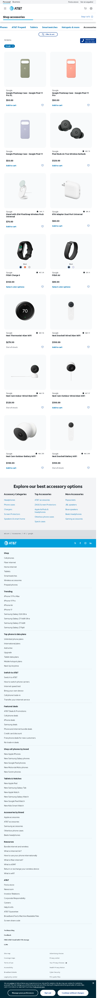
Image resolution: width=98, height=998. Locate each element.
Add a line (8, 648)
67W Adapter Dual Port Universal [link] (67, 214)
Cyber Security (55, 972)
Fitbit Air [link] (56, 275)
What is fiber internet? (13, 860)
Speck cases (40, 521)
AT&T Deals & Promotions (15, 711)
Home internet (10, 567)
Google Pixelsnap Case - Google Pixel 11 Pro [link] (70, 94)
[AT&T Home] (16, 8)
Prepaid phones (11, 584)
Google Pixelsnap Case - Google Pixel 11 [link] (24, 154)
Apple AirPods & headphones (41, 510)
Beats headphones (73, 514)
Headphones (9, 500)
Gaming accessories (74, 518)
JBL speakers (71, 504)
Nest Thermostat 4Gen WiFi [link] (19, 335)
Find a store (73, 2)
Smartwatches (10, 575)
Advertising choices (57, 953)
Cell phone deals (11, 715)
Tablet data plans (11, 657)
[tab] (19, 27)
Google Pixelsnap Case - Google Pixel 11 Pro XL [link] (24, 94)
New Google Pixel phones (15, 763)
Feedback (7, 935)
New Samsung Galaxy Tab (15, 787)
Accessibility (8, 967)
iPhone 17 (8, 609)
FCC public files (55, 977)
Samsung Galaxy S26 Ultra (15, 614)
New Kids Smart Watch (14, 805)
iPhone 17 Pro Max (12, 596)
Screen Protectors (12, 514)
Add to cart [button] (11, 105)
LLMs (6, 944)
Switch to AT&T (10, 677)
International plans (12, 643)
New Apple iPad (10, 783)
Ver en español (86, 2)
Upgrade (8, 652)
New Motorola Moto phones (16, 767)
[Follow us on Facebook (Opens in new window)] (80, 543)
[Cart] (85, 8)
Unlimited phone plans (13, 639)
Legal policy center (10, 977)
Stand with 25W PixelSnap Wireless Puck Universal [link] (25, 215)
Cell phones (9, 558)
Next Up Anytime (11, 666)
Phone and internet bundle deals (18, 729)
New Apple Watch (11, 792)
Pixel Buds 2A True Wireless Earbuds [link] (69, 154)
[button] (87, 18)
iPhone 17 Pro (10, 600)
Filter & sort (50, 34)
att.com (6, 533)
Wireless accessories (13, 580)
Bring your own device (13, 690)
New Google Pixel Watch (14, 801)
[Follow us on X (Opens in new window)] (75, 543)
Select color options (15, 287)
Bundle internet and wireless (16, 846)
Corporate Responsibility (14, 898)
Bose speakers (71, 509)
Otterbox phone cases (44, 516)
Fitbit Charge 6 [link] (13, 275)
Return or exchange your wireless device (21, 869)
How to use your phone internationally (20, 855)
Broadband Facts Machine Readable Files (21, 916)
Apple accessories (12, 817)
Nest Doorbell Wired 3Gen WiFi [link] (66, 335)
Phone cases (9, 504)
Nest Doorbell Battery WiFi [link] (64, 456)
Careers (7, 902)
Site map (7, 953)
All (24, 533)
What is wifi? (9, 873)
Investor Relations (12, 893)
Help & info (8, 907)
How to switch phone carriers (16, 681)
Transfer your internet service (17, 699)
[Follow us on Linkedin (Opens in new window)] (90, 543)
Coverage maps (9, 958)
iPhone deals (9, 720)
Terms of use (8, 963)
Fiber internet (10, 562)
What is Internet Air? (13, 851)
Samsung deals (10, 724)
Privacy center (55, 958)
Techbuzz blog (9, 930)
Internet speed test (12, 686)
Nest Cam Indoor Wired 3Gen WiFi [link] (21, 396)
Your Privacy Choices (57, 963)
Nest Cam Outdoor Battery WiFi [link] (20, 456)
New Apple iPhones (12, 754)
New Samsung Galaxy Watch (16, 796)
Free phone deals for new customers (20, 738)
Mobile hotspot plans (13, 661)
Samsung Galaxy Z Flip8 (14, 627)
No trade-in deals (11, 742)
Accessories (16, 533)
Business (16, 2)
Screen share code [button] (12, 920)
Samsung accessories (13, 826)
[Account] (91, 8)
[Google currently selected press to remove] (13, 46)
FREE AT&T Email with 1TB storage (16, 940)
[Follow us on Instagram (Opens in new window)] (85, 543)
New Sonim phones (12, 771)
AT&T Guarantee (11, 911)
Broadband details (10, 972)
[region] (25, 80)
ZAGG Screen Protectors (45, 504)
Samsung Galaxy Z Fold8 (14, 623)
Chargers (8, 509)
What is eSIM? (10, 864)
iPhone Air (8, 605)
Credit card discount (13, 733)
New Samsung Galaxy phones (17, 758)
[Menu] (5, 8)
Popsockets (70, 500)
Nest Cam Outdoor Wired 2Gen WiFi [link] (68, 396)
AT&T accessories (42, 500)
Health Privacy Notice (57, 967)
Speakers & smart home (14, 518)
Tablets (7, 571)
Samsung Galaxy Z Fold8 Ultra (17, 618)
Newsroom (9, 889)
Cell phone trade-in (12, 695)
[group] (48, 553)
